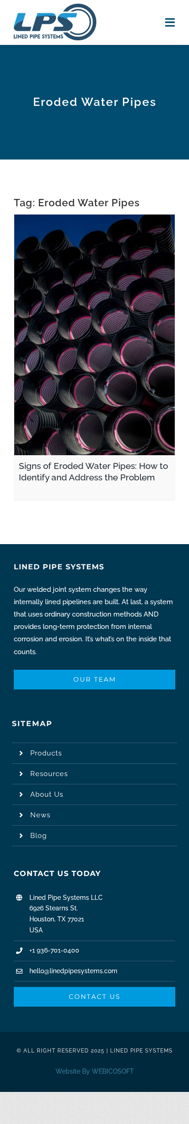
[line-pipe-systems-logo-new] (55, 7)
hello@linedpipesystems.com (73, 971)
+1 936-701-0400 (54, 950)
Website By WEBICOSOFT (95, 1071)
